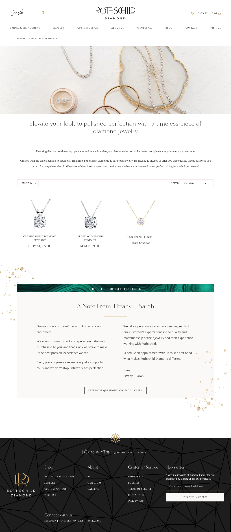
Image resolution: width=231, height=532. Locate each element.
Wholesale (135, 476)
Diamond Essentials (30, 38)
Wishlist (50, 495)
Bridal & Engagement (59, 476)
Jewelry (49, 483)
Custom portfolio (56, 489)
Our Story (95, 483)
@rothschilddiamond (131, 452)
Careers (93, 489)
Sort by (175, 183)
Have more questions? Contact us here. (115, 390)
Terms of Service (140, 489)
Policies (134, 483)
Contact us (136, 495)
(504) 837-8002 (136, 501)
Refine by (27, 183)
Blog (91, 476)
